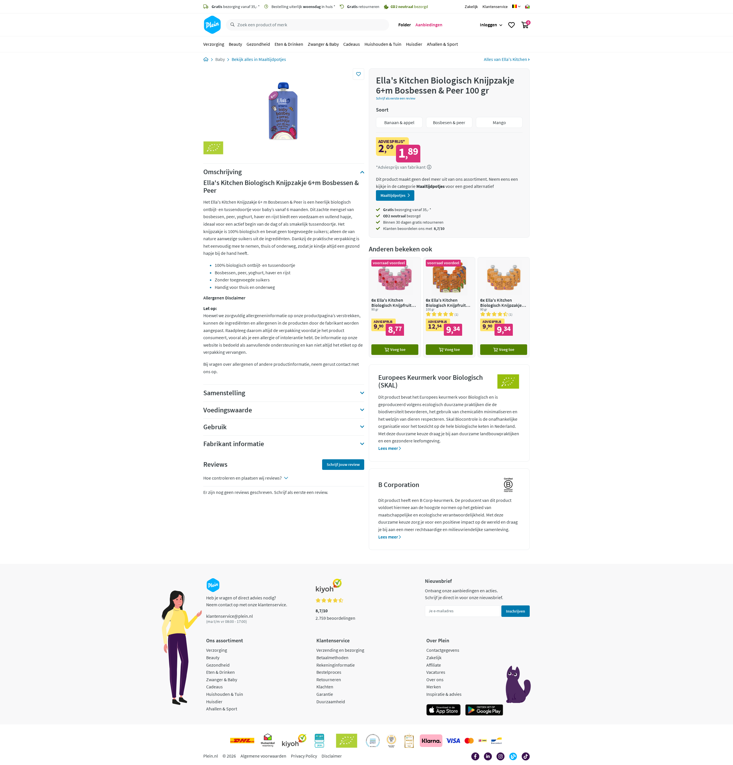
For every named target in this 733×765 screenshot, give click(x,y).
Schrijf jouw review (343, 464)
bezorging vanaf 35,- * (236, 6)
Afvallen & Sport (442, 44)
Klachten (324, 687)
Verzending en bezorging (340, 650)
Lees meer (388, 448)
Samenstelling (224, 393)
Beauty (235, 44)
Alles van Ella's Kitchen (506, 59)
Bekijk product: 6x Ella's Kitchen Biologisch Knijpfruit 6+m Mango (449, 307)
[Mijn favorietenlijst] (511, 25)
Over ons (435, 679)
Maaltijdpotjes (272, 59)
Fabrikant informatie (233, 444)
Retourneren (328, 679)
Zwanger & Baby (323, 44)
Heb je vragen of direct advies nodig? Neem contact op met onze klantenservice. (246, 601)
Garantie (324, 694)
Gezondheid (258, 44)
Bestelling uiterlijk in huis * (303, 6)
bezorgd (402, 215)
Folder (404, 24)
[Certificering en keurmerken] (347, 741)
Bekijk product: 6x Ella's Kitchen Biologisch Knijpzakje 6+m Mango (503, 307)
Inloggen (488, 24)
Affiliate (433, 665)
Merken (433, 687)
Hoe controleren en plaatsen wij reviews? (242, 478)
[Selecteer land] (516, 7)
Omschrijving (222, 172)
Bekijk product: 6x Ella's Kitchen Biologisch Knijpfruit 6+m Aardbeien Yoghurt (395, 307)
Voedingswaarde (227, 410)
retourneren (363, 6)
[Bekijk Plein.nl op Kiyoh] (294, 741)
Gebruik (215, 427)
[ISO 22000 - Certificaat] (373, 741)
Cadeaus (351, 44)
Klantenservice (495, 6)
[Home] (205, 59)
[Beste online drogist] (391, 741)
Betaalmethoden (332, 657)
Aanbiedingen (428, 24)
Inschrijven (515, 611)
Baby (220, 59)
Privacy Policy (304, 756)
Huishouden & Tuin (382, 44)
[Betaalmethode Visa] (453, 741)
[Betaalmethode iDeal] (482, 740)
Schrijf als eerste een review (395, 98)
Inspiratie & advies (444, 694)
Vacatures (435, 672)
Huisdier (414, 44)
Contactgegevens (442, 650)
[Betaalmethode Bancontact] (496, 740)
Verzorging (213, 44)
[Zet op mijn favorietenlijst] (358, 74)
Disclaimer (332, 756)
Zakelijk (471, 6)
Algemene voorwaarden (263, 756)
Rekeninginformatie (335, 665)
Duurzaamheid (330, 701)
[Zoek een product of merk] (231, 25)
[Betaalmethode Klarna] (431, 740)
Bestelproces (328, 672)
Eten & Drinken (289, 44)
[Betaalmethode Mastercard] (469, 740)
